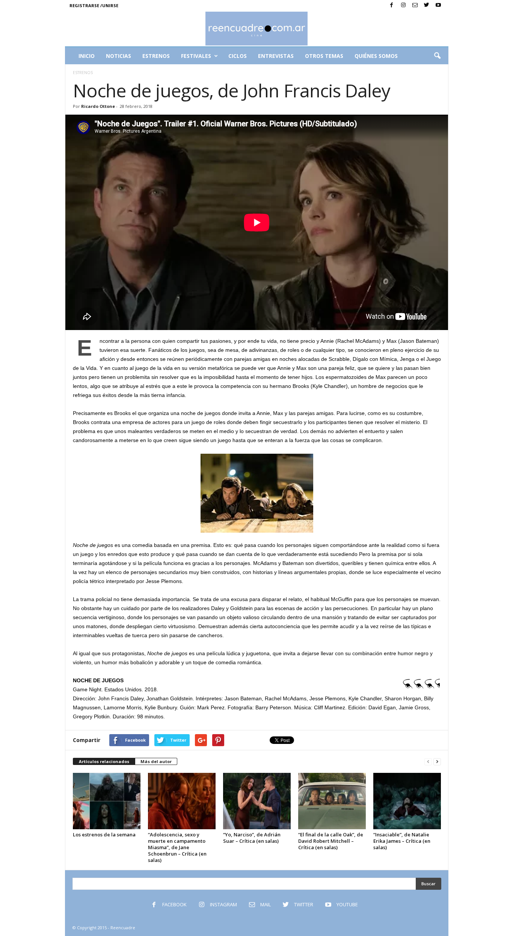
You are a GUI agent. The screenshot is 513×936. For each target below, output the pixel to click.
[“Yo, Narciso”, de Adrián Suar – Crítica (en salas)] (257, 801)
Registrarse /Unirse (93, 5)
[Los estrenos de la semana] (106, 801)
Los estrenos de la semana (104, 834)
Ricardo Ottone (98, 106)
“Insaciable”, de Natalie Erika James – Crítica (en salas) (401, 841)
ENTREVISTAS (276, 55)
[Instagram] (403, 5)
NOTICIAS (118, 55)
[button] (437, 56)
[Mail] (414, 5)
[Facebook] (391, 5)
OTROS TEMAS (324, 55)
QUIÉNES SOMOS (376, 55)
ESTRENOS (156, 55)
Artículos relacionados (104, 761)
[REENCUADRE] (256, 28)
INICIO (86, 55)
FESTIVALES (196, 55)
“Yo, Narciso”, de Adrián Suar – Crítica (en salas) (252, 837)
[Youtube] (438, 5)
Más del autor (156, 761)
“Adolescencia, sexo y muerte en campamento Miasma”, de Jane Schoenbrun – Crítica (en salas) (177, 847)
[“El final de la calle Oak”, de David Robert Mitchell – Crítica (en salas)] (332, 801)
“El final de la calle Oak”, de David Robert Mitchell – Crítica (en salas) (330, 841)
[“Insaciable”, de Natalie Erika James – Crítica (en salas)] (407, 801)
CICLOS (237, 55)
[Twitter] (426, 5)
